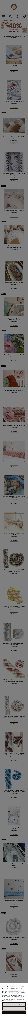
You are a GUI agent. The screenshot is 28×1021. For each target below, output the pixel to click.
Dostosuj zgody (14, 1008)
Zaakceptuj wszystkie (14, 1012)
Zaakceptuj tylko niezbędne (14, 1004)
